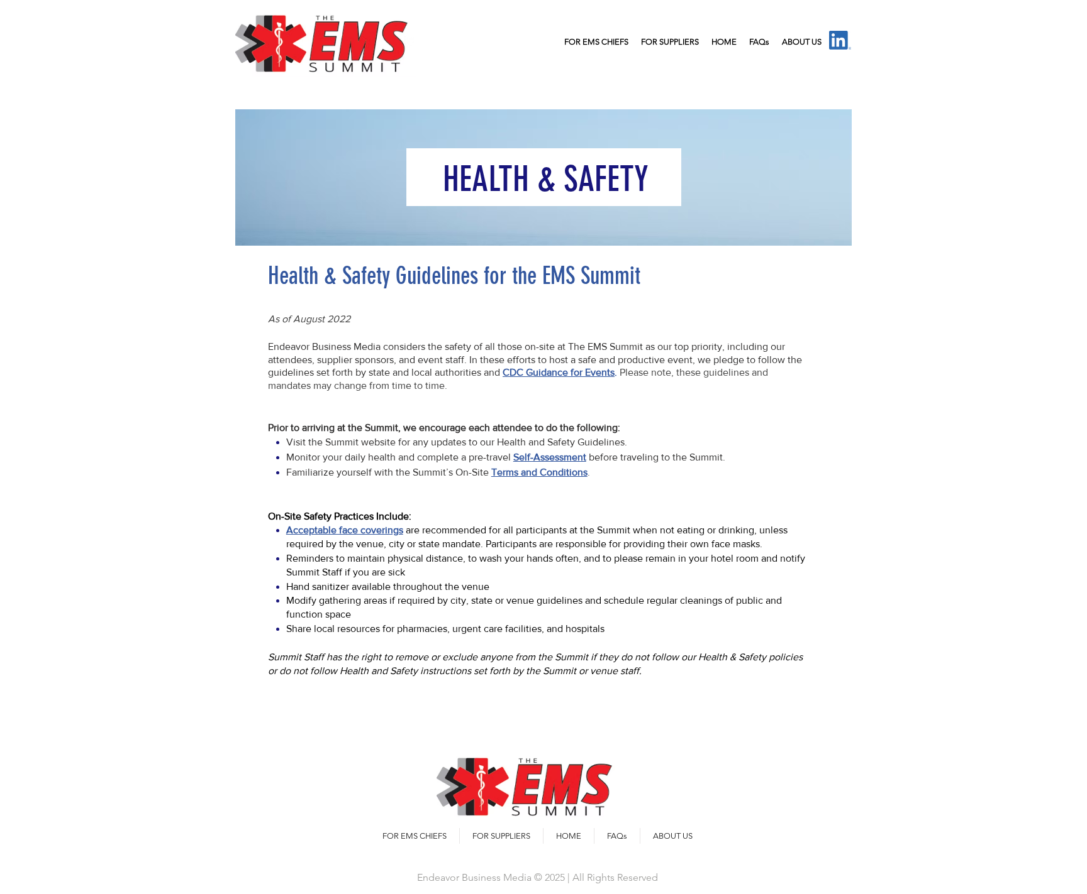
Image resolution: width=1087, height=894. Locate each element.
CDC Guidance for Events (559, 372)
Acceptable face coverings (344, 530)
